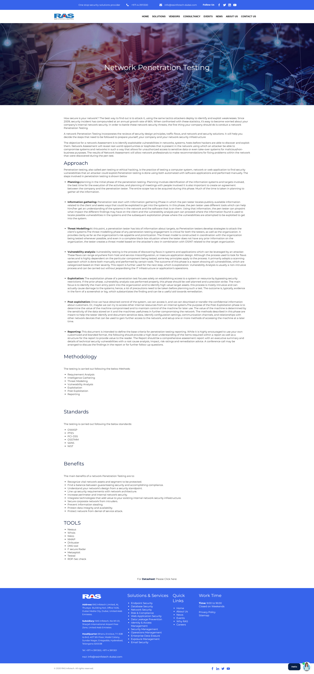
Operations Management (146, 632)
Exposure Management (145, 639)
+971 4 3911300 (93, 650)
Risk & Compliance (142, 612)
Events (208, 16)
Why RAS (182, 621)
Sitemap (204, 615)
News (219, 16)
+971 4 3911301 (109, 650)
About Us (232, 16)
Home (145, 16)
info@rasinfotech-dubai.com (105, 656)
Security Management (144, 629)
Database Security (142, 606)
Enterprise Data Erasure (145, 635)
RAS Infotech (67, 668)
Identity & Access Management (141, 624)
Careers (181, 624)
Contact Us (248, 16)
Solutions (159, 16)
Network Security (141, 609)
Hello (294, 666)
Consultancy (191, 16)
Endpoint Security (142, 603)
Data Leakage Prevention (146, 619)
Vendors (174, 16)
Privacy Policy (207, 612)
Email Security (139, 642)
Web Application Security (146, 616)
